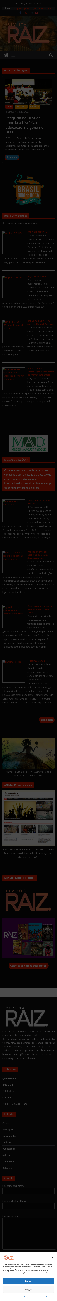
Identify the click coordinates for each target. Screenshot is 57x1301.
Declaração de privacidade (30, 1297)
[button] (52, 1257)
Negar (28, 1289)
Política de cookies (15, 1297)
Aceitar (28, 1281)
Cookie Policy (44, 1297)
